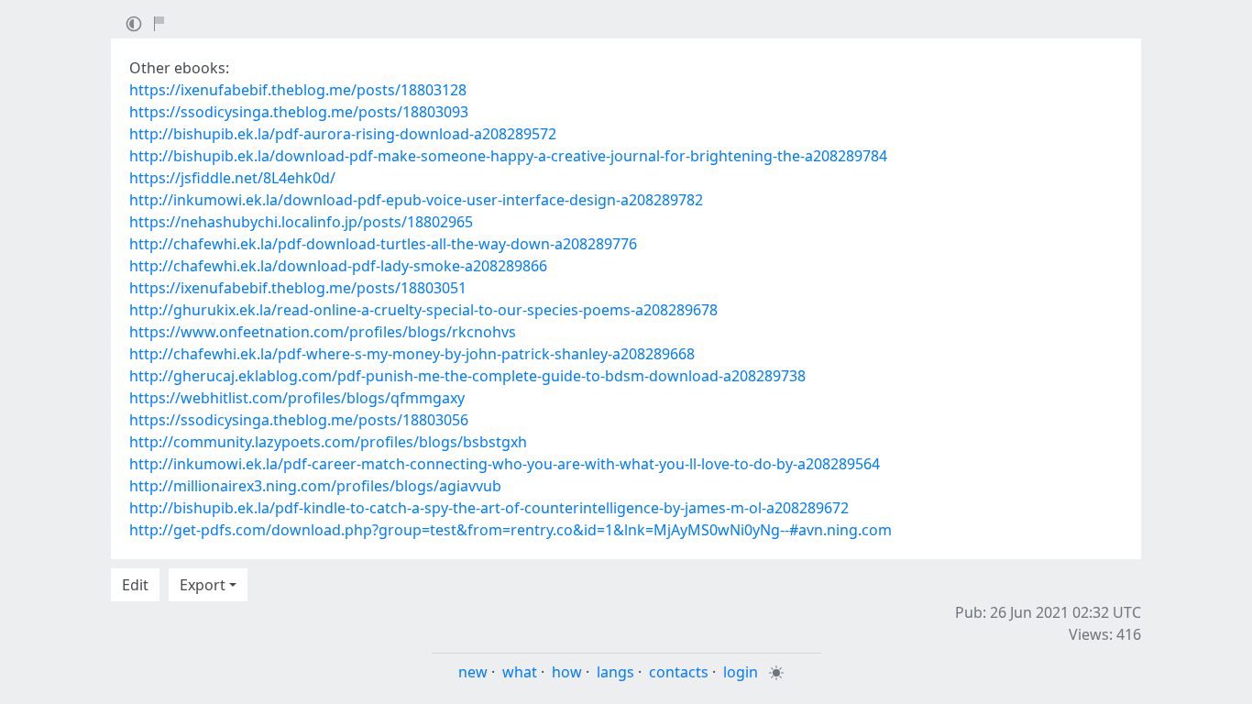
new (473, 672)
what (519, 672)
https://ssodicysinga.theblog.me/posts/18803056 (298, 420)
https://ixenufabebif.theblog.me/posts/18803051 (298, 288)
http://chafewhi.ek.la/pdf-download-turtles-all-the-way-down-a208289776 (383, 244)
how (567, 672)
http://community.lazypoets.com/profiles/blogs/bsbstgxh (328, 442)
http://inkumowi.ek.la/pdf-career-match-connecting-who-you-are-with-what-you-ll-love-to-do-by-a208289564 (504, 464)
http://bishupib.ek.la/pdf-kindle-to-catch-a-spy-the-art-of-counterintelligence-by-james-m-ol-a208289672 (489, 508)
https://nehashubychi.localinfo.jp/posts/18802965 (301, 222)
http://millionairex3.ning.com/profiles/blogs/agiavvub (315, 486)
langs (615, 672)
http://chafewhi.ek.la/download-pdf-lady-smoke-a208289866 (338, 266)
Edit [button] (135, 585)
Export (202, 585)
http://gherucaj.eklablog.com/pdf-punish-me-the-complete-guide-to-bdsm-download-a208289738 (467, 376)
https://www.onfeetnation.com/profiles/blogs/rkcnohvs (322, 332)
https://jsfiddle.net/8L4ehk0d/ (232, 178)
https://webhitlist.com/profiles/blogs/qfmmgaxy (297, 398)
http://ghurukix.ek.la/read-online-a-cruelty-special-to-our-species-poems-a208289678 (423, 310)
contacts (678, 672)
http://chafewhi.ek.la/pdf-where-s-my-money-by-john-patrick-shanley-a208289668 (412, 354)
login (740, 672)
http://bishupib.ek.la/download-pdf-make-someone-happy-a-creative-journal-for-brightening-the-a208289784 (508, 156)
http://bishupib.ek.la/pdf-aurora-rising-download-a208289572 (342, 134)
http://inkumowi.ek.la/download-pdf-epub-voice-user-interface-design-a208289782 (416, 200)
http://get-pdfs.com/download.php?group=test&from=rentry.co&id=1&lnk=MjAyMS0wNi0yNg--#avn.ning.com (510, 530)
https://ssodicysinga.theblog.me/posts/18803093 (298, 112)
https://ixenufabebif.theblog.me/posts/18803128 (298, 90)
